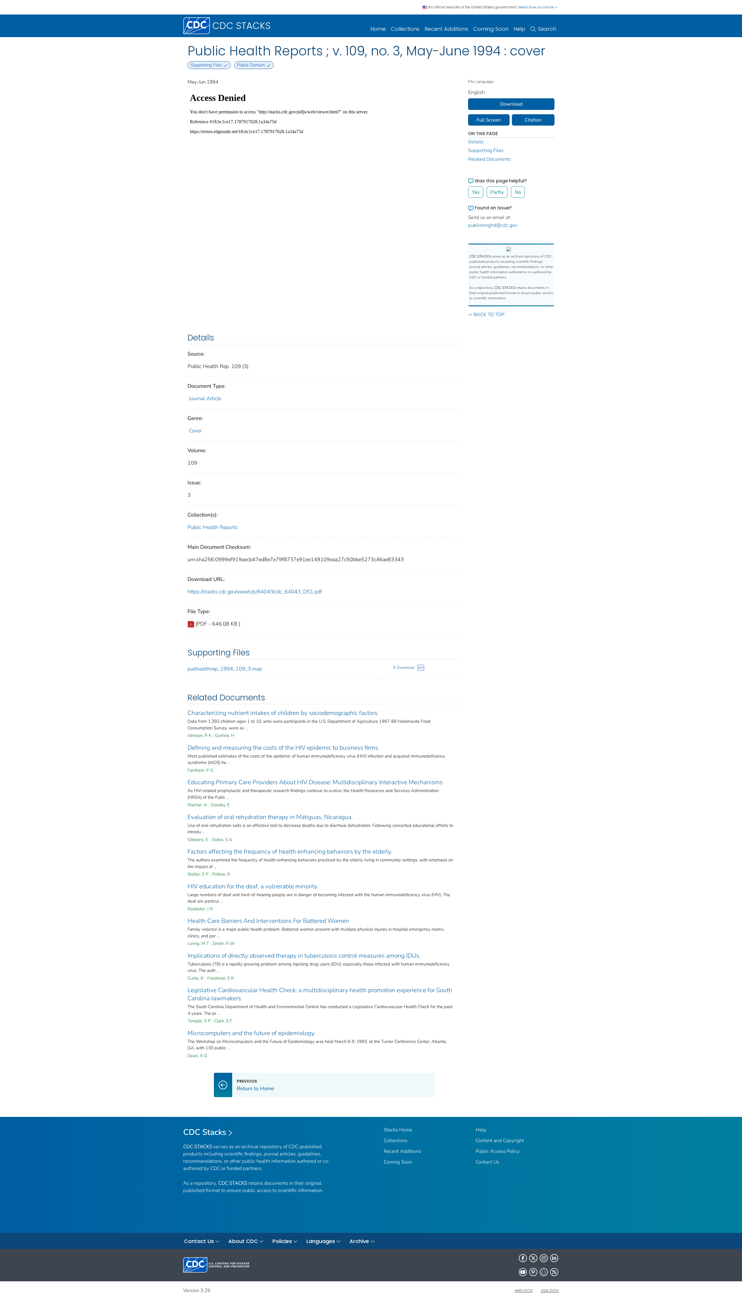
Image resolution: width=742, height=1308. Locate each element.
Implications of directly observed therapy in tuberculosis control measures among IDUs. (304, 956)
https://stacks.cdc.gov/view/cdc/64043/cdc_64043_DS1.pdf (255, 591)
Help (519, 28)
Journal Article (205, 398)
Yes (475, 192)
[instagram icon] (543, 1258)
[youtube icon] (523, 1272)
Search (547, 28)
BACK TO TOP (489, 314)
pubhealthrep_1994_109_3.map (225, 668)
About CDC (243, 1241)
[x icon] (533, 1258)
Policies (282, 1241)
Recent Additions (446, 28)
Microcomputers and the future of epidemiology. (252, 1033)
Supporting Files (485, 150)
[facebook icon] (523, 1258)
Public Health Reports (213, 527)
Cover (195, 430)
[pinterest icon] (533, 1272)
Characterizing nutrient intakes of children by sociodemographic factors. (283, 713)
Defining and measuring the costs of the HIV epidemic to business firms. (283, 748)
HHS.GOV (524, 1290)
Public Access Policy (498, 1151)
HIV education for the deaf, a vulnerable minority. (253, 886)
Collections (405, 28)
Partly (497, 192)
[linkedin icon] (554, 1258)
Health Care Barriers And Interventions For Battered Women (268, 921)
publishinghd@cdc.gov (493, 225)
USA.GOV (550, 1290)
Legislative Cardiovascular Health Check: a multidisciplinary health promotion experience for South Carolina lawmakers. (320, 994)
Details (475, 141)
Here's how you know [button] (536, 7)
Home (378, 28)
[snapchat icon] (543, 1272)
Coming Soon (490, 28)
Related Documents (489, 159)
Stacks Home (398, 1129)
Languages (320, 1241)
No (518, 192)
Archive (359, 1241)
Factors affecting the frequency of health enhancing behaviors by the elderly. (290, 851)
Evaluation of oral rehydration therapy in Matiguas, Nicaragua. (270, 817)
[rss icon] (554, 1272)
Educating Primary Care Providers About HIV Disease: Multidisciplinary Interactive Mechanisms (315, 782)
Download (405, 667)
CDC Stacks (204, 1132)
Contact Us (487, 1162)
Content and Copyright (500, 1140)
